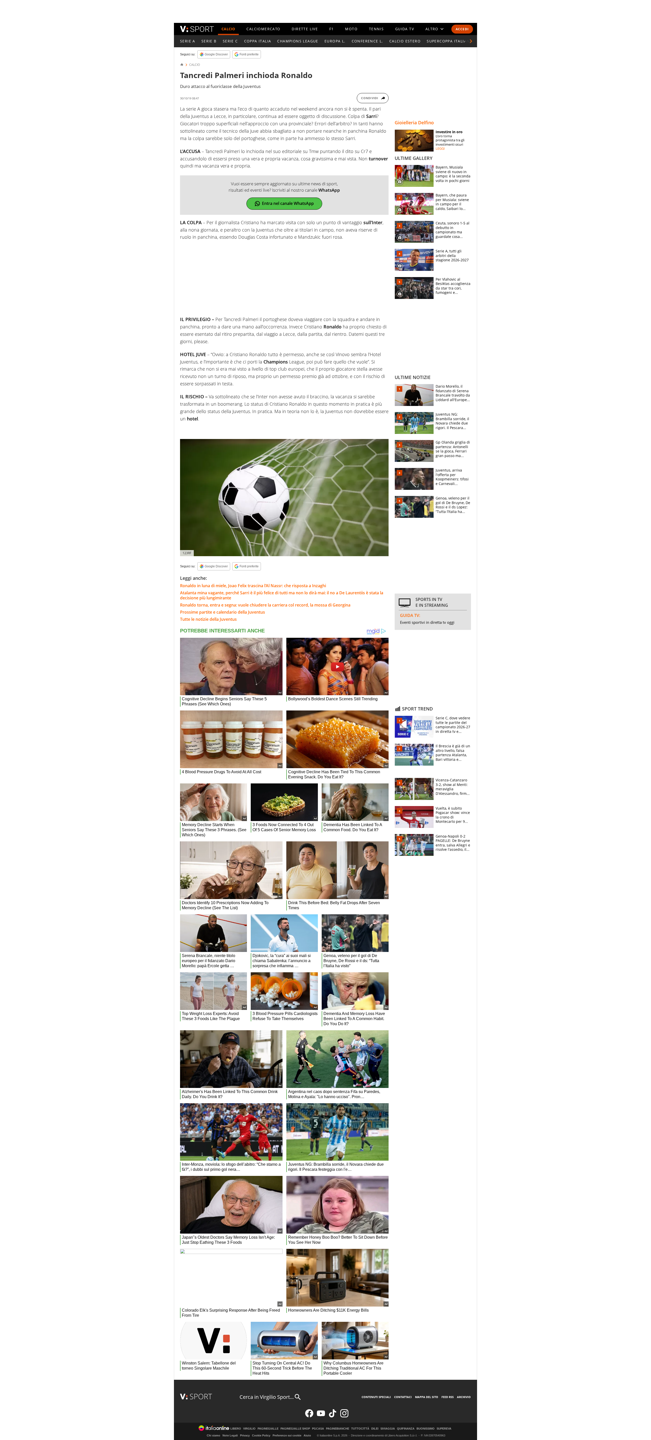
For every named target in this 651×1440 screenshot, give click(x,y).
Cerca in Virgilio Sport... (267, 1396)
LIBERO (235, 1428)
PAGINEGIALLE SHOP (295, 1428)
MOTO (351, 29)
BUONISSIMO (426, 1428)
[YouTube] (321, 1416)
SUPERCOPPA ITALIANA (449, 41)
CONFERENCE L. (367, 41)
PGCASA (318, 1428)
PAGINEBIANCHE (337, 1428)
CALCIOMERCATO (263, 29)
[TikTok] (333, 1416)
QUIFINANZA (406, 1428)
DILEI (374, 1428)
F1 (331, 29)
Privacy (245, 1435)
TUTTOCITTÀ (360, 1428)
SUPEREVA (444, 1428)
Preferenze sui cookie (287, 1435)
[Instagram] (344, 1416)
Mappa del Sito (426, 1397)
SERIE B (209, 41)
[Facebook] (309, 1416)
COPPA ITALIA (257, 41)
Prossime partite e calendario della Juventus (222, 612)
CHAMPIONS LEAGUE (297, 41)
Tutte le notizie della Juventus (208, 619)
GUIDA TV (404, 29)
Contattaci (403, 1397)
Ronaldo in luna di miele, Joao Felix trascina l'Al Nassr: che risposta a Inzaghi (253, 585)
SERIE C (230, 41)
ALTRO (431, 29)
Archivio (464, 1397)
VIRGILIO (249, 1428)
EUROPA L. (335, 41)
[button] (471, 41)
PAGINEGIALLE (268, 1428)
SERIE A (187, 41)
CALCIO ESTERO (405, 41)
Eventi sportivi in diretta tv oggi (427, 622)
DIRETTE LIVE (305, 29)
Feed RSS (447, 1397)
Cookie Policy (261, 1435)
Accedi (462, 29)
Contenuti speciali (376, 1397)
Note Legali (230, 1435)
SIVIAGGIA (387, 1428)
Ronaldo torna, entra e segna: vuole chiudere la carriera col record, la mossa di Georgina (265, 605)
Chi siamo (213, 1435)
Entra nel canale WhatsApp (288, 203)
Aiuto (307, 1435)
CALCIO (228, 29)
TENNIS (376, 29)
